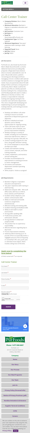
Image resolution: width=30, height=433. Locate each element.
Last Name (4, 272)
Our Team (15, 380)
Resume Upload (6, 292)
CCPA (15, 411)
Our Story (15, 364)
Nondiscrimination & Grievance (15, 401)
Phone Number (6, 279)
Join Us (15, 385)
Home (15, 359)
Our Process (15, 370)
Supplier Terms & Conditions (15, 406)
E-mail (3, 285)
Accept (15, 431)
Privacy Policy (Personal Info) (15, 390)
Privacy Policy (7, 431)
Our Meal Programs (15, 375)
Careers (15, 416)
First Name (5, 266)
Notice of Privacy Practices (13, 395)
